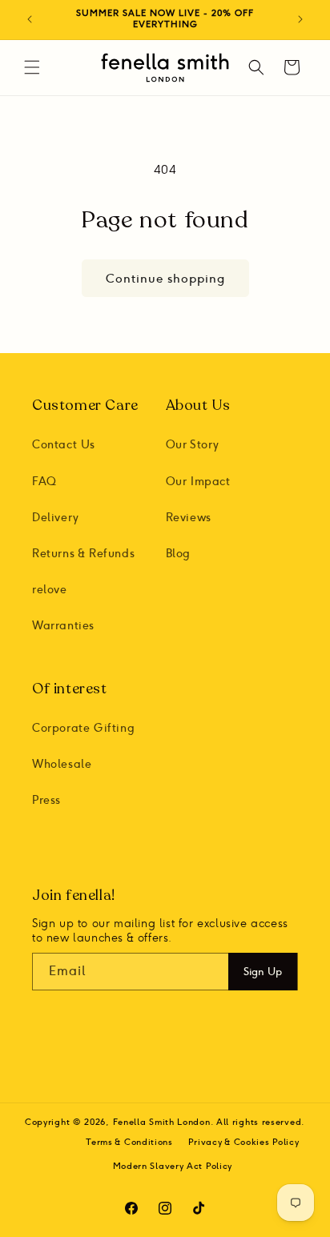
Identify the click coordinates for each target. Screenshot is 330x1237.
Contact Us (63, 445)
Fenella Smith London (162, 1122)
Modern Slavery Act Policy (173, 1166)
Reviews (188, 517)
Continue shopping (165, 278)
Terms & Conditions (129, 1142)
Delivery (55, 517)
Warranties (63, 626)
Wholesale (61, 764)
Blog (178, 553)
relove (49, 589)
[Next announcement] (300, 19)
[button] (32, 67)
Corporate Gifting (83, 728)
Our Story (192, 445)
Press (46, 800)
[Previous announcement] (29, 19)
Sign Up (262, 971)
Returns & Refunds (83, 553)
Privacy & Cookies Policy (244, 1142)
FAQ (44, 481)
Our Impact (198, 481)
